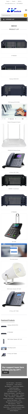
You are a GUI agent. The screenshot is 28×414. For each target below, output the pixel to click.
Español (13, 1)
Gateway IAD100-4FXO (12, 325)
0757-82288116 (20, 3)
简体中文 (19, 1)
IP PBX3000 (10, 332)
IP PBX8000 (14, 212)
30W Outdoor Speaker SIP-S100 (14, 339)
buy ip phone (6, 407)
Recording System (11, 347)
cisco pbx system (10, 382)
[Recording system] (14, 250)
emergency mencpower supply (17, 407)
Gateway (22, 395)
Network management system (14, 122)
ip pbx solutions (18, 384)
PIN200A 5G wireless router (14, 150)
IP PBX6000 (14, 55)
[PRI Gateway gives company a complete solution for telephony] (14, 90)
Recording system (14, 259)
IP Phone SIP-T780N (14, 311)
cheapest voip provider (8, 398)
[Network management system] (14, 111)
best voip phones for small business (14, 402)
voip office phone (20, 393)
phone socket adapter (20, 398)
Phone (18, 403)
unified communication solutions (14, 408)
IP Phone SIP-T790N (14, 172)
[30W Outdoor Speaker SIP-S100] (3, 341)
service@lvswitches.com (10, 3)
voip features (19, 382)
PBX (6, 396)
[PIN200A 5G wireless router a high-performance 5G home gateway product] (14, 136)
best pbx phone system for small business (14, 405)
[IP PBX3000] (3, 333)
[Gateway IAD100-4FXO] (3, 326)
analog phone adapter (14, 388)
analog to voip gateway (9, 393)
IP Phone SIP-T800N (12, 353)
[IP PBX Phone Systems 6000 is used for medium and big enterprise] (14, 43)
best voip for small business (14, 389)
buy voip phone (15, 395)
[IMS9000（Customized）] (14, 180)
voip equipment (9, 384)
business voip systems (12, 400)
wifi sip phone (19, 396)
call (20, 391)
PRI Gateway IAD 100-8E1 (14, 102)
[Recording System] (3, 348)
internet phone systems (18, 386)
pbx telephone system (12, 391)
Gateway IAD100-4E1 (14, 78)
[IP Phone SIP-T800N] (3, 354)
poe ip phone (12, 396)
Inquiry (5, 372)
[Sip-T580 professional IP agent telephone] (14, 226)
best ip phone (7, 395)
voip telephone (8, 386)
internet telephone (14, 410)
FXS (20, 400)
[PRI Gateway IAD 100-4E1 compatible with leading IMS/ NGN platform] (14, 67)
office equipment (11, 403)
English (7, 1)
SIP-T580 (14, 241)
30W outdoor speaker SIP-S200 (14, 288)
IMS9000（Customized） (14, 188)
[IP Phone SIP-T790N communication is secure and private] (14, 161)
